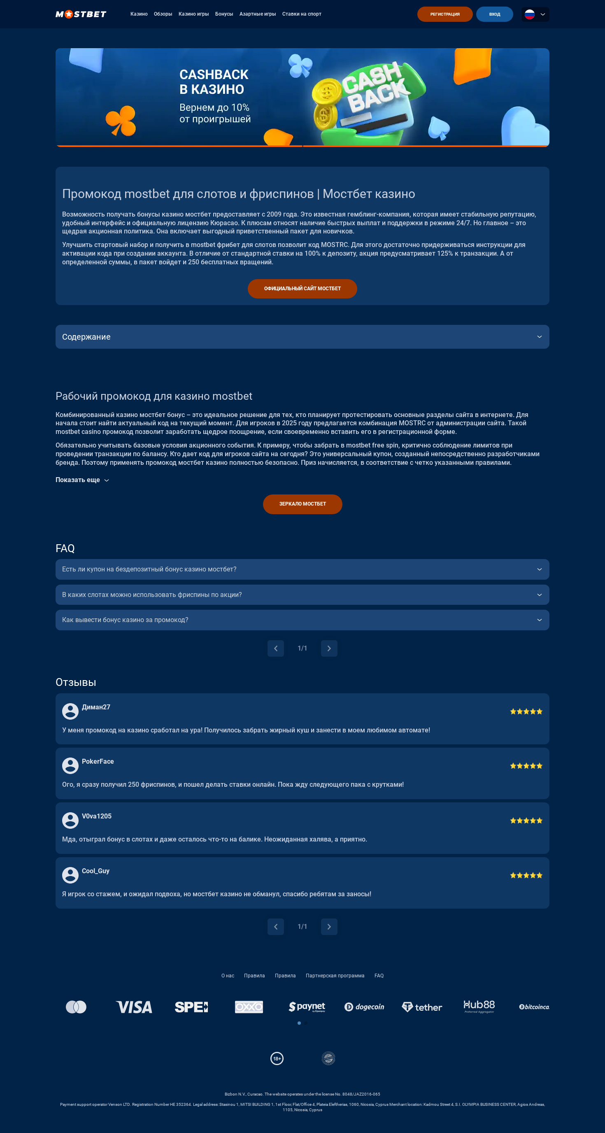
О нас (227, 976)
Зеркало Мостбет (302, 504)
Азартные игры (258, 14)
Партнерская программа (335, 976)
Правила (254, 976)
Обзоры (163, 14)
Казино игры (194, 14)
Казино (139, 14)
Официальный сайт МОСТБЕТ (302, 288)
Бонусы (224, 14)
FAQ (379, 976)
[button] (299, 1023)
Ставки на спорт (301, 14)
